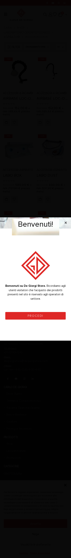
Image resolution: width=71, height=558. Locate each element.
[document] (35, 279)
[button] (65, 222)
